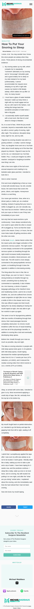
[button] (30, 4)
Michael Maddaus (7, 51)
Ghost (19, 608)
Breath (12, 240)
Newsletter (6, 41)
